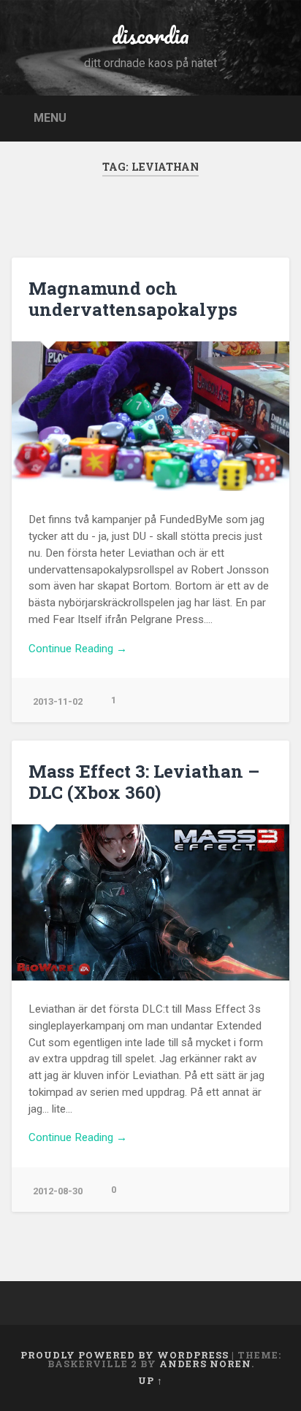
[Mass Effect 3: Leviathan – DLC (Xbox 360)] (150, 902)
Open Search (274, 117)
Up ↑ (150, 1380)
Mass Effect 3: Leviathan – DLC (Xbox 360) (143, 781)
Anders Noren (205, 1363)
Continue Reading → (77, 648)
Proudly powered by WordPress (124, 1355)
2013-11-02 (58, 701)
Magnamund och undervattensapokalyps (132, 299)
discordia (150, 35)
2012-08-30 (58, 1191)
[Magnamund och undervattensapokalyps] (150, 415)
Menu (50, 117)
